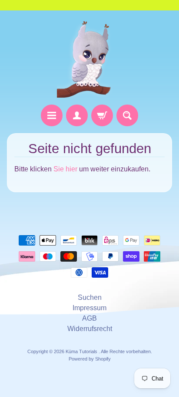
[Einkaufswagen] (102, 115)
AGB (89, 318)
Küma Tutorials (82, 351)
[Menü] (52, 115)
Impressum (89, 308)
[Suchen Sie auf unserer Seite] (127, 115)
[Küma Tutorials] (89, 57)
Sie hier (65, 169)
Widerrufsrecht (89, 328)
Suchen (90, 297)
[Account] (77, 115)
